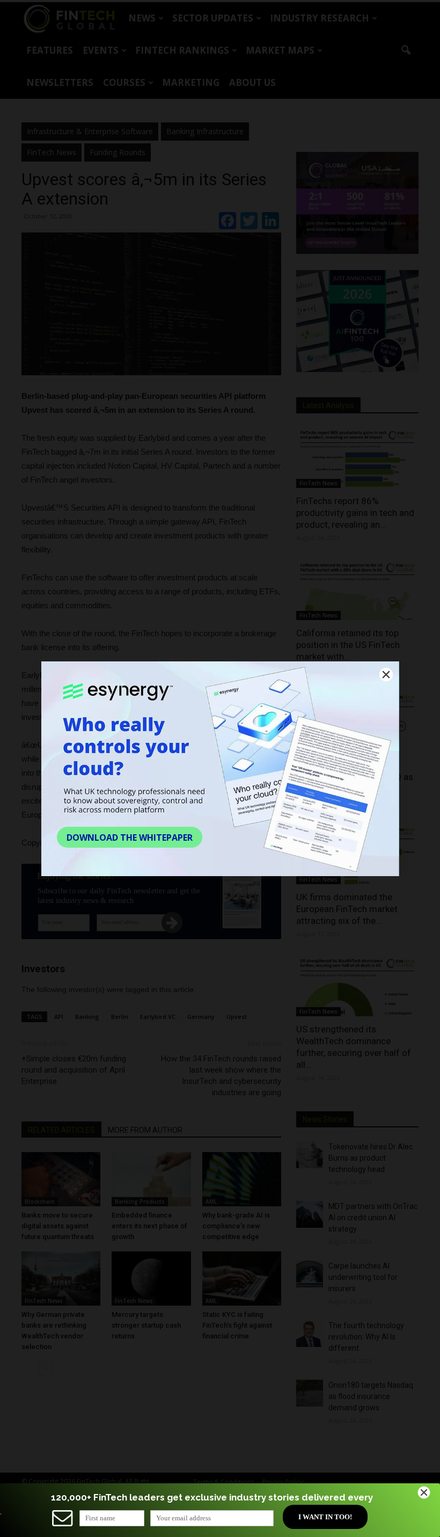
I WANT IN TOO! (325, 1517)
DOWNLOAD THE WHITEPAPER (130, 837)
